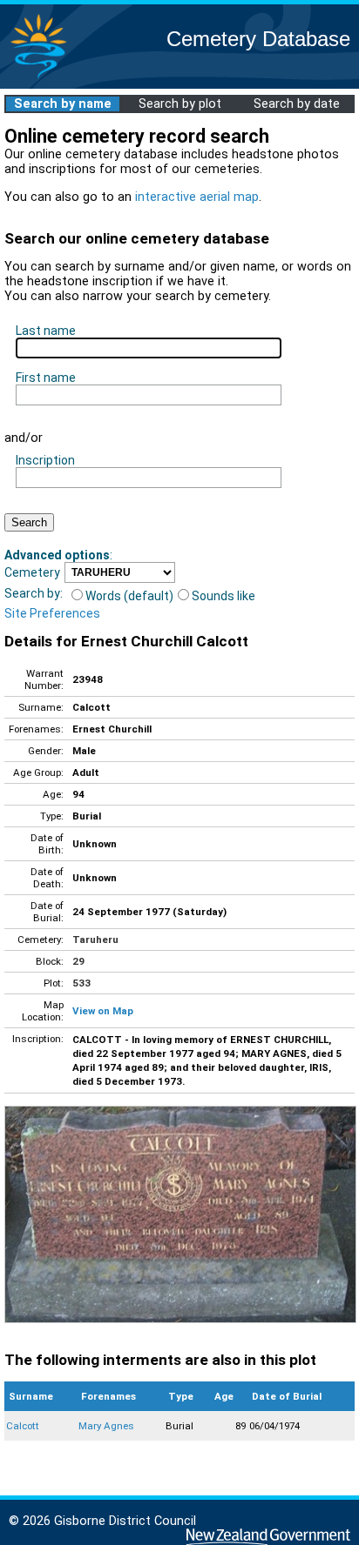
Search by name (63, 104)
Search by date (297, 104)
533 (81, 983)
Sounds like (223, 596)
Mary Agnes (106, 1426)
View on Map (102, 1011)
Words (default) (129, 596)
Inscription (45, 460)
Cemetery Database (258, 38)
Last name (46, 331)
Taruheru (95, 939)
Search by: (33, 593)
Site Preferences (52, 613)
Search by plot (180, 104)
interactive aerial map (197, 197)
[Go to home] (38, 77)
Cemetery (32, 572)
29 (78, 961)
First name (46, 378)
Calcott (22, 1426)
